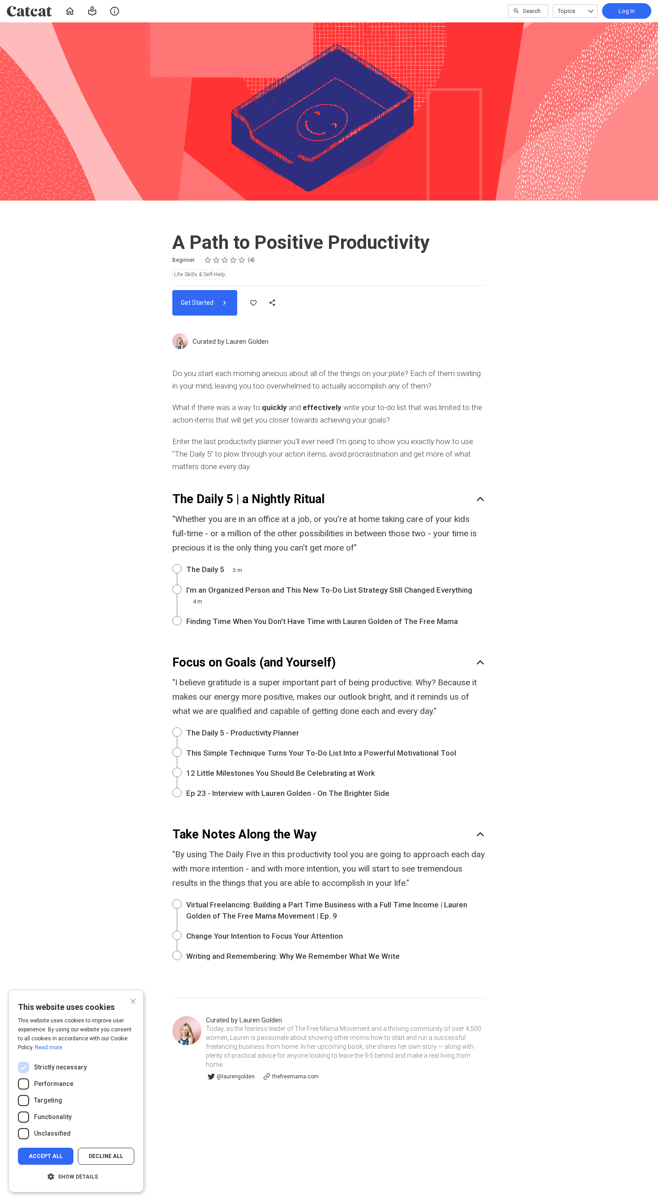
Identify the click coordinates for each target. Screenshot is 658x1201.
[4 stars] (233, 260)
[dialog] (76, 1091)
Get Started (198, 302)
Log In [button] (627, 11)
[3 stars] (225, 260)
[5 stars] (242, 260)
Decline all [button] (106, 1156)
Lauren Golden (247, 342)
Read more (48, 1047)
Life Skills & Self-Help (199, 274)
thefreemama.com (295, 1076)
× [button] (133, 1000)
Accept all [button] (46, 1156)
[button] (92, 11)
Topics (566, 11)
